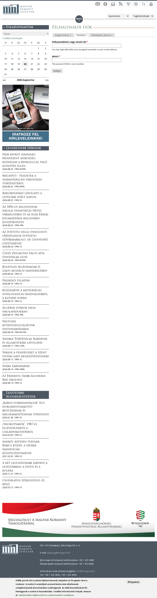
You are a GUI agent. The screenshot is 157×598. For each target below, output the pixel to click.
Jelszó (56, 56)
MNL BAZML (20, 169)
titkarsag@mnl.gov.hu (58, 552)
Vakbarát (128, 4)
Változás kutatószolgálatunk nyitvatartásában (18, 325)
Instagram (112, 4)
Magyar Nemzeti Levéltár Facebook (105, 4)
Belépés (82, 35)
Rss (120, 4)
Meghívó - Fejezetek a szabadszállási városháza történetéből (22, 180)
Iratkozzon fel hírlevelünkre (97, 4)
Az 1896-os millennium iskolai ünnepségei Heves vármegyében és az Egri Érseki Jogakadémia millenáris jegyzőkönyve (25, 215)
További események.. (12, 38)
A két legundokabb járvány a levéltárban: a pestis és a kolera (24, 467)
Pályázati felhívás (16, 280)
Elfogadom (133, 582)
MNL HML (19, 225)
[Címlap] (18, 9)
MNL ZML (19, 315)
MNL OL (18, 200)
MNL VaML (20, 346)
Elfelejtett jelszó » (102, 35)
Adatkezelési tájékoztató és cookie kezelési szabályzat (46, 595)
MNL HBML (20, 369)
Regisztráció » (63, 35)
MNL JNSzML (20, 332)
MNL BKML (20, 186)
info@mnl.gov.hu (85, 571)
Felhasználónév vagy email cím (70, 41)
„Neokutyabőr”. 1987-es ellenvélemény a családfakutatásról (19, 428)
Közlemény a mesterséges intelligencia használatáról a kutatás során (25, 294)
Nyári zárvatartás (16, 366)
